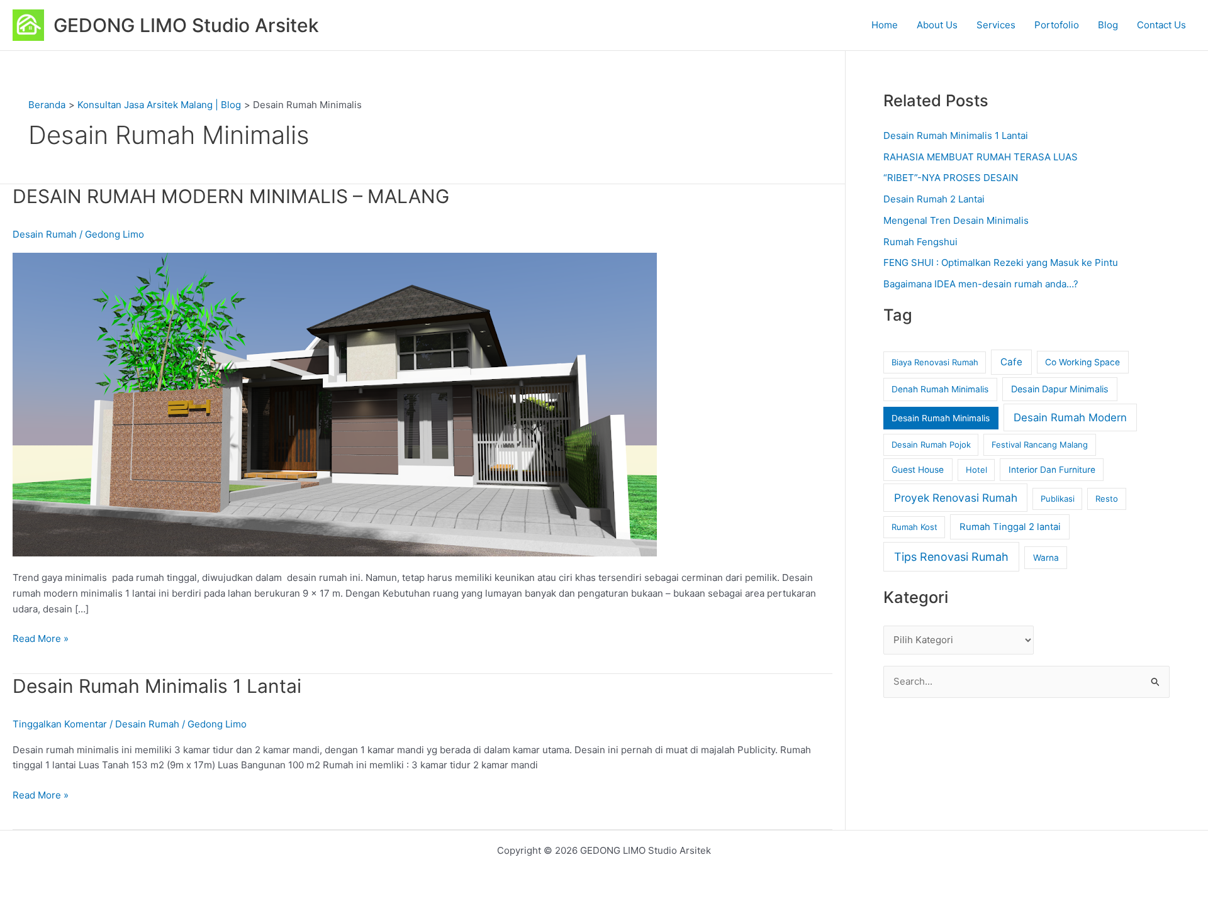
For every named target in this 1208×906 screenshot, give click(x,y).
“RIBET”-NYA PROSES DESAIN (950, 178)
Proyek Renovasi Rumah (955, 497)
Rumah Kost (914, 527)
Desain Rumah (45, 234)
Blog (1108, 25)
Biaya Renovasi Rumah (935, 362)
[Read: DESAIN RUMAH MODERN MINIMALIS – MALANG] (335, 403)
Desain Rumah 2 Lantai (934, 199)
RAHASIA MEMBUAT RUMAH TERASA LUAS (980, 157)
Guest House (918, 470)
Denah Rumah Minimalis (940, 389)
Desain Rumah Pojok (931, 444)
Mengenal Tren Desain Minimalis (956, 220)
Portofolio (1056, 25)
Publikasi (1058, 499)
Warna (1046, 558)
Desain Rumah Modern (1070, 417)
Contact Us (1161, 25)
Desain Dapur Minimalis (1060, 389)
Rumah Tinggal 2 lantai (1010, 527)
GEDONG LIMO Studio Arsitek (186, 25)
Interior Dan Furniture (1052, 470)
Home (884, 25)
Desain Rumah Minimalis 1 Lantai (157, 686)
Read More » (41, 637)
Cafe (1011, 362)
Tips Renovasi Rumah (951, 556)
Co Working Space (1082, 362)
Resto (1106, 499)
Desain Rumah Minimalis (941, 418)
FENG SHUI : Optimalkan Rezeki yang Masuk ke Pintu (1000, 262)
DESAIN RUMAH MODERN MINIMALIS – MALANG (231, 196)
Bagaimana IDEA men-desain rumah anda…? (980, 284)
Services (995, 25)
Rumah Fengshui (920, 242)
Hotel (976, 470)
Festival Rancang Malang (1040, 444)
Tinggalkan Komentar (60, 724)
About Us (937, 25)
